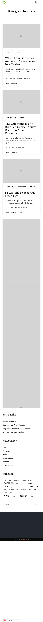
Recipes (9, 52)
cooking (8, 207)
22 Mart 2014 (14, 212)
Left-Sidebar (23, 489)
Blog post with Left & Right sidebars (16, 429)
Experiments (31, 483)
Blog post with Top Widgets (13, 425)
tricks (33, 78)
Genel (4, 455)
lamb (25, 78)
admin (7, 83)
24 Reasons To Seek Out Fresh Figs (20, 194)
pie (30, 489)
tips (21, 207)
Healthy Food (11, 118)
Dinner (10, 78)
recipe (29, 78)
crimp (17, 483)
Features (6, 451)
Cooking (10, 187)
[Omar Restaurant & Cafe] (4, 2)
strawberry (27, 493)
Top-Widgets (14, 496)
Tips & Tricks (20, 52)
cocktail (8, 147)
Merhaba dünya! (9, 421)
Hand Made (20, 78)
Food (14, 78)
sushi (33, 493)
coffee (30, 480)
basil (5, 480)
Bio (7, 78)
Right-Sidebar (18, 493)
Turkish (9, 620)
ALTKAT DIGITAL (25, 539)
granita (13, 487)
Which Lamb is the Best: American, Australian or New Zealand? (20, 61)
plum (35, 489)
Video (31, 496)
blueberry (16, 480)
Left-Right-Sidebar (13, 489)
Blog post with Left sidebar (13, 432)
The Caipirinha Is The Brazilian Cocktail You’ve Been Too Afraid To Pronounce (20, 128)
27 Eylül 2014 (14, 83)
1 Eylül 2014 (14, 152)
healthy (17, 147)
